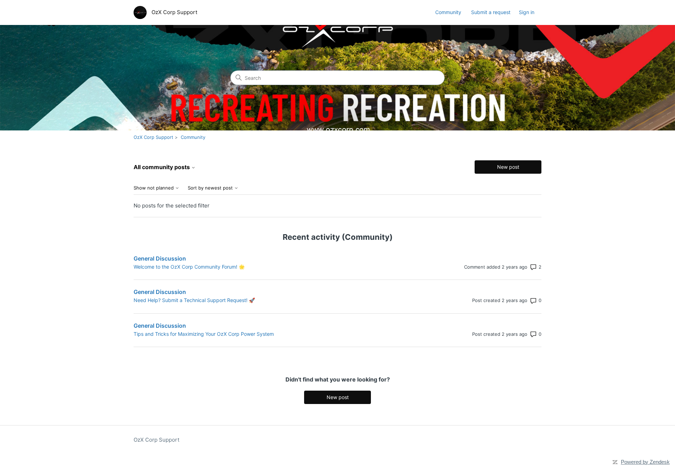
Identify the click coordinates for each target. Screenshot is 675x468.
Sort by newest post (211, 188)
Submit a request (490, 12)
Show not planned (154, 188)
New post (508, 167)
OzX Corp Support (153, 137)
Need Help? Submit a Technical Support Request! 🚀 (194, 300)
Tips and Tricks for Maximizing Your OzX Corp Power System (204, 334)
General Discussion (160, 258)
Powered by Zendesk (645, 462)
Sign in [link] (526, 12)
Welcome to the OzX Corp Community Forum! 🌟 (189, 267)
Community (448, 12)
